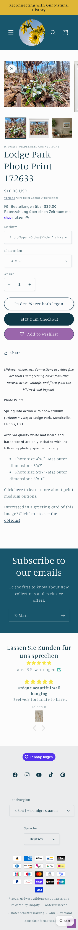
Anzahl (10, 274)
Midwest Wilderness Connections (44, 898)
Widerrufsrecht (56, 905)
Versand (9, 197)
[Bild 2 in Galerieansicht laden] (39, 128)
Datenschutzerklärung (27, 913)
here (19, 489)
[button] (11, 33)
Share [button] (15, 352)
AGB (52, 913)
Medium (11, 227)
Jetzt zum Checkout (39, 319)
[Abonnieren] (63, 615)
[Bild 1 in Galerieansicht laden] (15, 128)
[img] (39, 663)
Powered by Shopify (25, 905)
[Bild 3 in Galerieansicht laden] (62, 128)
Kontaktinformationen (41, 920)
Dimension (13, 250)
